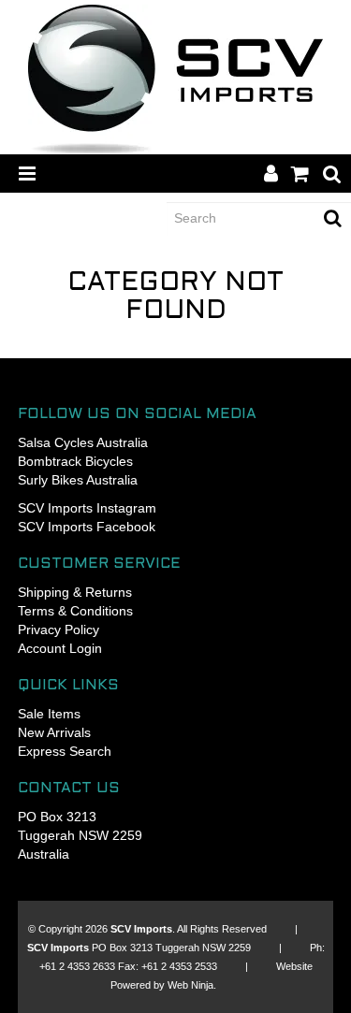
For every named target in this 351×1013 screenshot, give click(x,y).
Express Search (64, 751)
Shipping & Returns (75, 592)
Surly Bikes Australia (78, 479)
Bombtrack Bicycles (75, 461)
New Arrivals (54, 732)
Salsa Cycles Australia (83, 442)
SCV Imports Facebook (86, 526)
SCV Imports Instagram (87, 507)
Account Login (60, 648)
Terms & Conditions (75, 610)
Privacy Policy (58, 629)
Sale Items (49, 713)
